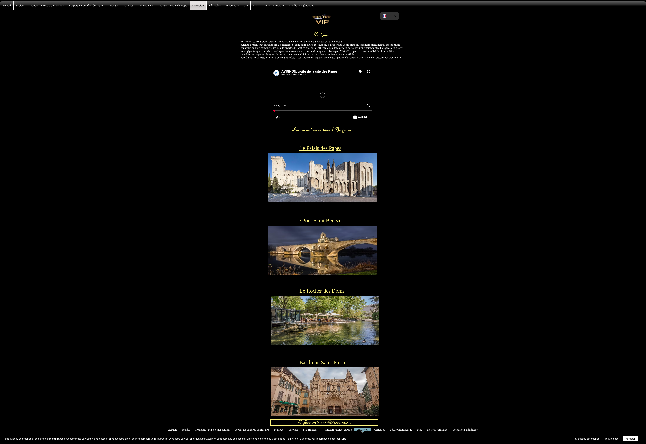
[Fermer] (642, 438)
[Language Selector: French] (389, 16)
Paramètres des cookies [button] (586, 438)
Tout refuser (611, 438)
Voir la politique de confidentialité (328, 438)
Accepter (630, 438)
